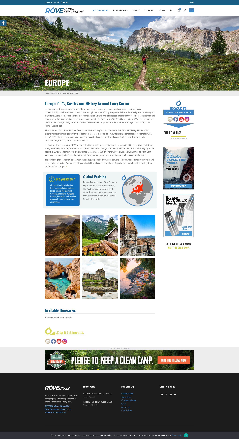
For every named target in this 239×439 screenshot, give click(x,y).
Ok (186, 435)
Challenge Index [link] (128, 400)
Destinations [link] (127, 393)
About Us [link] (125, 407)
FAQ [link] (123, 403)
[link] (3, 23)
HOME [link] (48, 93)
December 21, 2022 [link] (90, 405)
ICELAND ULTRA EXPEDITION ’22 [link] (97, 394)
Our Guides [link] (126, 410)
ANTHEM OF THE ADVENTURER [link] (97, 402)
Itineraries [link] (126, 397)
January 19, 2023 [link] (89, 397)
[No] (236, 435)
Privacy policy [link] (177, 435)
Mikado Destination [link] (60, 93)
